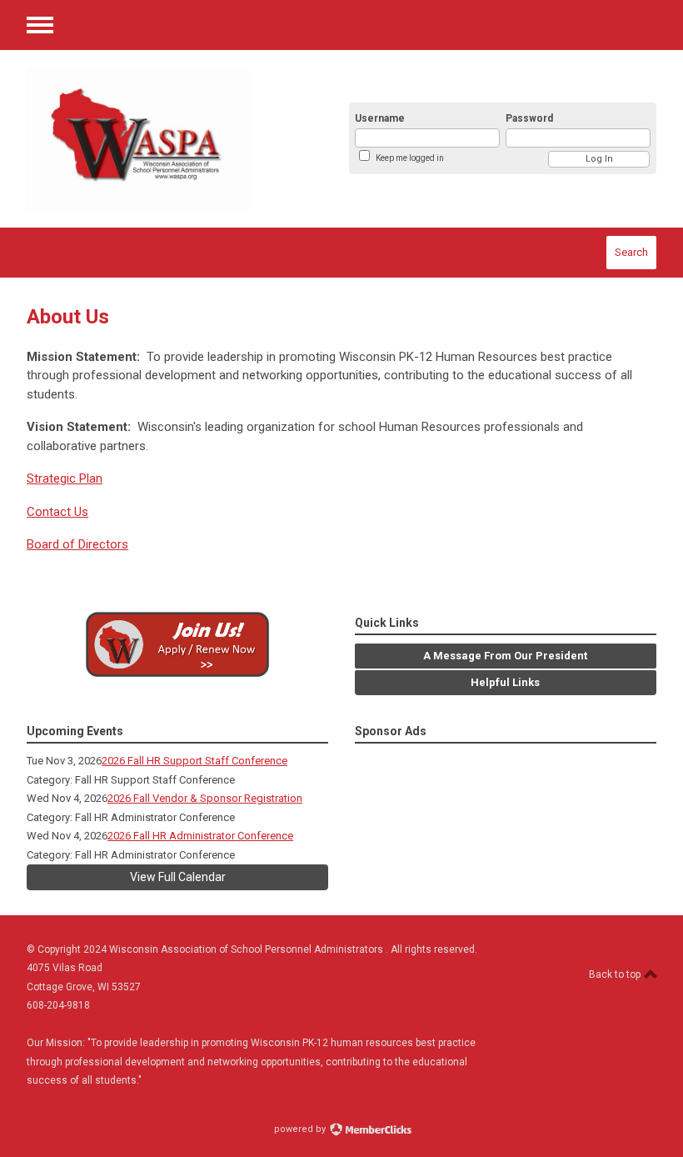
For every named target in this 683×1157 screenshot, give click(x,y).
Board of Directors (77, 544)
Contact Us (57, 511)
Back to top (616, 974)
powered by (301, 1129)
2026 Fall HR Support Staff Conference (194, 760)
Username (380, 118)
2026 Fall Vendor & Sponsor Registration (204, 798)
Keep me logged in (410, 158)
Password (529, 118)
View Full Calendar (178, 877)
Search (631, 252)
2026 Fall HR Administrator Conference (200, 835)
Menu (40, 25)
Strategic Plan (64, 478)
